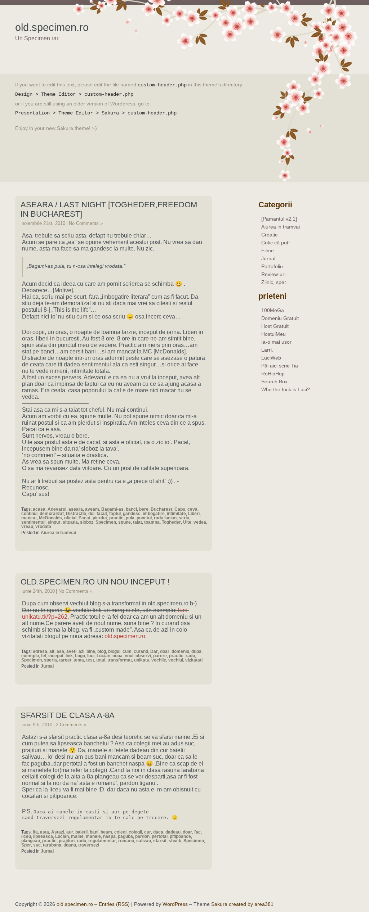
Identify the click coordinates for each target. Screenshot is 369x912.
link (69, 656)
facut (102, 513)
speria (50, 660)
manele (93, 836)
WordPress (175, 904)
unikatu (141, 660)
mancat (29, 518)
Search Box (274, 381)
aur (69, 832)
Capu (179, 509)
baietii (81, 832)
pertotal (160, 836)
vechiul (175, 660)
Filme (267, 250)
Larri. (267, 350)
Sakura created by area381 (242, 904)
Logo (80, 656)
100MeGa (272, 310)
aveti (71, 651)
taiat (137, 522)
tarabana (52, 845)
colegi (120, 832)
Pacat (84, 518)
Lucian (103, 656)
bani (94, 832)
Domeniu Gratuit (280, 318)
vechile (158, 660)
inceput (55, 656)
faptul (115, 513)
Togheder (171, 522)
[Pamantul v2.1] (279, 219)
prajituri (67, 841)
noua (117, 656)
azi (81, 651)
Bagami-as (112, 509)
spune (124, 522)
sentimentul (33, 522)
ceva (192, 509)
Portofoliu (272, 266)
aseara (75, 509)
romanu (126, 841)
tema (79, 660)
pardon (142, 836)
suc (37, 845)
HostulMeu (273, 334)
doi (91, 513)
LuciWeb (271, 358)
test (90, 660)
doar (164, 651)
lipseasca (43, 836)
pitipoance (180, 836)
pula (130, 518)
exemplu (30, 656)
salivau (143, 841)
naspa (109, 836)
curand (141, 651)
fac (197, 832)
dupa (196, 651)
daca (158, 832)
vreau (27, 526)
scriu (184, 518)
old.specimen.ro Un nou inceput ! (95, 581)
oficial (70, 518)
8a (35, 832)
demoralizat (52, 513)
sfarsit (159, 841)
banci (131, 509)
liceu (26, 836)
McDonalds (50, 518)
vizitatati (194, 660)
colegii (135, 832)
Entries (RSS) (114, 904)
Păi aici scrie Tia (279, 366)
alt (51, 651)
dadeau (173, 832)
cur (147, 832)
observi (143, 656)
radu (190, 656)
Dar (154, 651)
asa (60, 651)
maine (77, 836)
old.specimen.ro (52, 27)
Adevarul (57, 509)
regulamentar (102, 841)
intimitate (176, 513)
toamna (152, 522)
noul (129, 656)
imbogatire (154, 513)
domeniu (180, 651)
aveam (92, 509)
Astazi (57, 832)
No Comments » (86, 223)
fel (43, 656)
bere (143, 509)
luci (90, 656)
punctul (144, 518)
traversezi (88, 845)
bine (90, 651)
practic (116, 518)
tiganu (69, 845)
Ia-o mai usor (276, 342)
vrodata (43, 526)
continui (29, 513)
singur (54, 522)
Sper (26, 845)
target (65, 660)
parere (160, 656)
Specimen (105, 522)
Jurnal (47, 666)
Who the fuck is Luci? (285, 389)
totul (100, 660)
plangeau (30, 841)
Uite (187, 522)
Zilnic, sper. (274, 282)
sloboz (86, 522)
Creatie (269, 235)
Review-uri (273, 274)
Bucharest (161, 509)
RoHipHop (273, 373)
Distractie (76, 513)
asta (44, 832)
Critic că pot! (275, 242)
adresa (40, 651)
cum (127, 651)
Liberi (194, 513)
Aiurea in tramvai (58, 533)
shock (175, 841)
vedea (200, 522)
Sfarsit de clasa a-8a (68, 715)
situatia (70, 522)
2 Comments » (71, 724)
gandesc (132, 513)
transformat (119, 660)
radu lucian (165, 518)
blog (101, 651)
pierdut (100, 518)
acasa (39, 509)
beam (106, 832)
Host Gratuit (275, 326)
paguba (125, 836)
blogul (114, 651)
